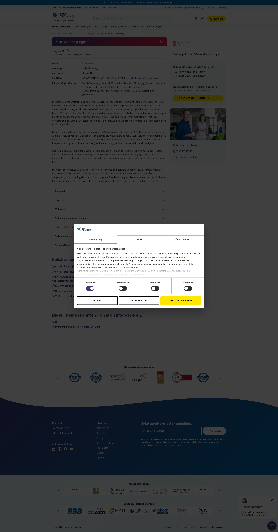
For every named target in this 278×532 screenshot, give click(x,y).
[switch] (123, 288)
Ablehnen (97, 300)
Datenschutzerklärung (179, 271)
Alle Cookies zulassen (181, 300)
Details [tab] (139, 239)
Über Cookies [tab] (182, 239)
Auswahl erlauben (139, 300)
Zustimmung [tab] (95, 239)
